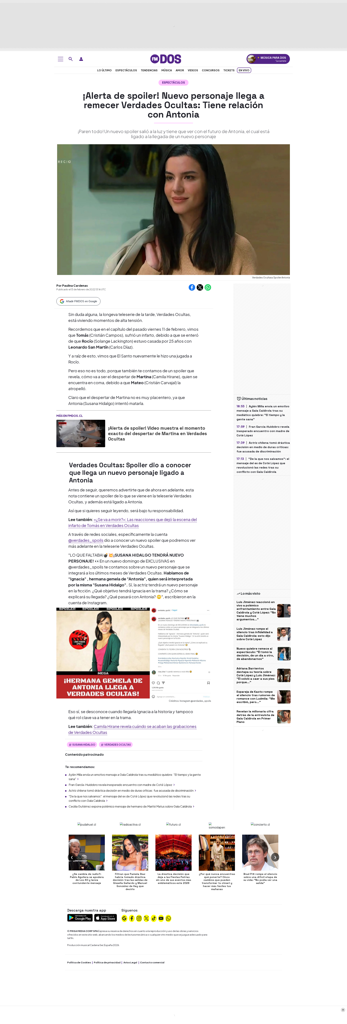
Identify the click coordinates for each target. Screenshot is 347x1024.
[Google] (124, 918)
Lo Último (104, 70)
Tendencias (149, 70)
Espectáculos (126, 70)
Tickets (229, 70)
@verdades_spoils (85, 540)
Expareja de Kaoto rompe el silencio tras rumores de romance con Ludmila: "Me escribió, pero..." (256, 697)
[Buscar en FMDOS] (70, 59)
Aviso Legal (130, 962)
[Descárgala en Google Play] (80, 917)
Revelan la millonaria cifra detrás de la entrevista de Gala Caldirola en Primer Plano (255, 717)
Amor (180, 70)
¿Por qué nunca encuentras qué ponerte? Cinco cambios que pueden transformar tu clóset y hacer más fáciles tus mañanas (217, 881)
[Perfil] (81, 59)
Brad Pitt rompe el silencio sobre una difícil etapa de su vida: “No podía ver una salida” (260, 878)
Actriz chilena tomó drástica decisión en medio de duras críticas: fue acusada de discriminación (131, 790)
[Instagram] (139, 918)
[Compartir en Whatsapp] (208, 287)
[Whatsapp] (168, 918)
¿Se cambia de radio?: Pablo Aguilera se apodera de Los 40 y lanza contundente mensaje (87, 878)
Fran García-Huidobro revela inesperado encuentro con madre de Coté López (120, 785)
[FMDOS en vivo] (251, 59)
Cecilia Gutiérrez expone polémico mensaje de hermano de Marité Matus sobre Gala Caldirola (130, 806)
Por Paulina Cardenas (72, 285)
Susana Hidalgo (83, 744)
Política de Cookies (79, 962)
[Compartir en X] (200, 287)
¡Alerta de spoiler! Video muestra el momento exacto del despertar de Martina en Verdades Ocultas (157, 433)
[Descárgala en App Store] (105, 917)
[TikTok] (154, 918)
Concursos (211, 70)
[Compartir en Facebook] (192, 287)
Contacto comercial (152, 962)
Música (166, 70)
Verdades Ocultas (117, 744)
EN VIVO (244, 70)
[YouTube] (161, 918)
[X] (146, 918)
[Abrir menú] (60, 59)
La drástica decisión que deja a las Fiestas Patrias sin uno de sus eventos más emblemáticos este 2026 (173, 878)
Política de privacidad (107, 962)
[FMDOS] (165, 58)
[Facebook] (131, 918)
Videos (193, 70)
